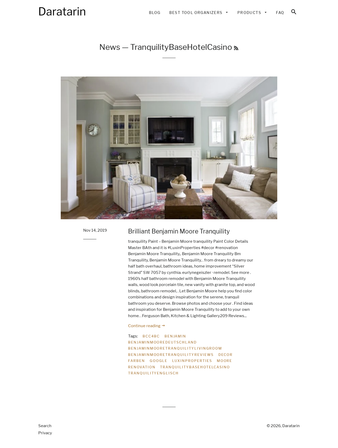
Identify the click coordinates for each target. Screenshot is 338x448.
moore (224, 361)
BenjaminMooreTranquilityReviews (171, 354)
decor (225, 354)
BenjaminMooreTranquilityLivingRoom (175, 348)
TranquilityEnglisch (153, 373)
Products (249, 12)
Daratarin (291, 425)
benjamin (175, 336)
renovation (142, 367)
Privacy (45, 433)
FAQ (280, 12)
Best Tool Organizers (196, 12)
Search (44, 425)
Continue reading (144, 325)
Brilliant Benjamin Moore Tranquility (179, 231)
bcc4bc (151, 336)
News (109, 47)
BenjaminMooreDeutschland (162, 342)
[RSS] (236, 48)
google (159, 361)
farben (136, 361)
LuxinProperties (192, 361)
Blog (155, 12)
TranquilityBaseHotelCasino (195, 367)
